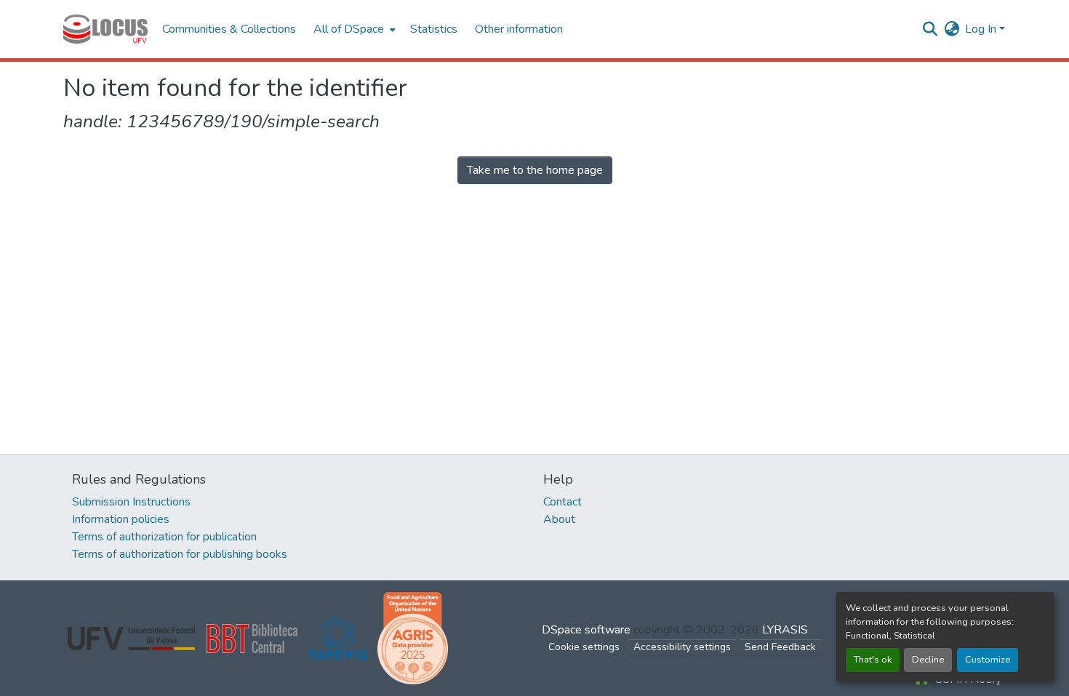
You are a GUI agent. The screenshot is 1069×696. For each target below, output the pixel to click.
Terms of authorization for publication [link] (164, 537)
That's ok (873, 659)
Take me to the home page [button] (535, 170)
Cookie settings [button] (584, 647)
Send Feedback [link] (780, 647)
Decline (928, 659)
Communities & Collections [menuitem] (229, 29)
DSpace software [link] (586, 630)
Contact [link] (562, 502)
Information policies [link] (120, 519)
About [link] (559, 519)
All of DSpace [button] (348, 29)
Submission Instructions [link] (131, 502)
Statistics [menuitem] (433, 29)
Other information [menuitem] (519, 29)
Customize (987, 659)
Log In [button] (982, 29)
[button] (105, 29)
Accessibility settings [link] (682, 647)
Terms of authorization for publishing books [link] (179, 554)
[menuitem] (353, 29)
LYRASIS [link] (785, 630)
